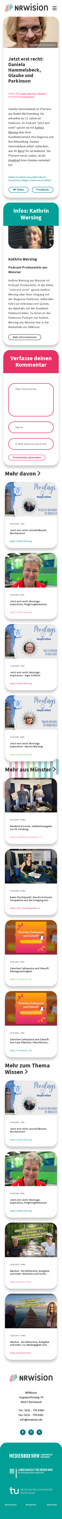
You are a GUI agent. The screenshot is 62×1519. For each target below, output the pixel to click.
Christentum (14, 180)
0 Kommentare (27, 96)
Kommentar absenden (27, 457)
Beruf (21, 151)
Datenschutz (11, 1504)
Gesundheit (33, 177)
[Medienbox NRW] (31, 1456)
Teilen (20, 189)
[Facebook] (23, 1432)
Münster (41, 93)
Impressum (52, 1504)
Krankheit (14, 160)
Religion (26, 180)
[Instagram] (31, 1432)
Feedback (42, 189)
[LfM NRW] (31, 1473)
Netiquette (31, 1504)
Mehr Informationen (25, 337)
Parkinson (36, 180)
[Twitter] (39, 1432)
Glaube (12, 177)
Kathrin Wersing (28, 93)
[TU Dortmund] (31, 1490)
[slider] (31, 32)
